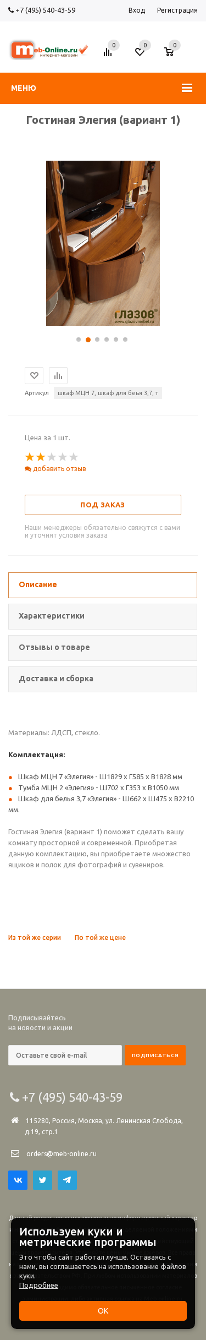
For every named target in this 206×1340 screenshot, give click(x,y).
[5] (74, 457)
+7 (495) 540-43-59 (44, 10)
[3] (52, 457)
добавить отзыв (58, 468)
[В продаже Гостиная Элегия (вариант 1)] (102, 323)
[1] (30, 457)
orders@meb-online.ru (61, 1153)
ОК (103, 1310)
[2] (41, 457)
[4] (63, 457)
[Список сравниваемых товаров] (109, 56)
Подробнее (38, 1285)
